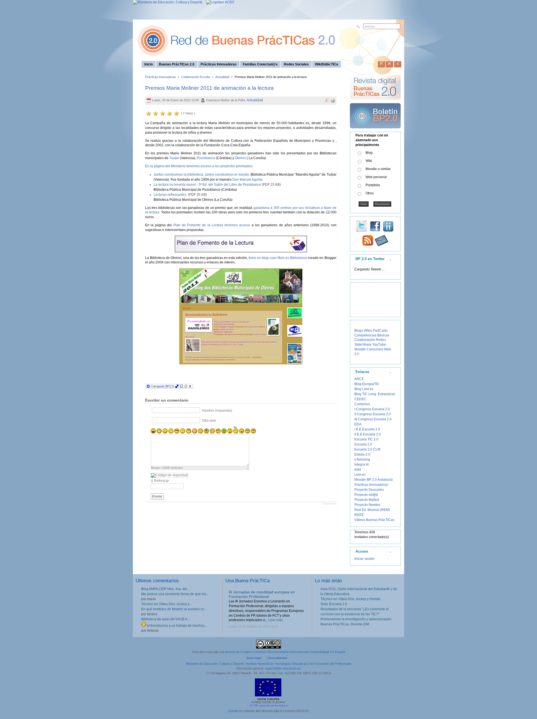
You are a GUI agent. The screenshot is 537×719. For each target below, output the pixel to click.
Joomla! (233, 711)
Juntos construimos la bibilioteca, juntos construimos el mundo (201, 174)
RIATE (359, 515)
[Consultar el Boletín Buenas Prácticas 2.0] (375, 131)
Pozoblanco (206, 158)
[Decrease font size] (397, 63)
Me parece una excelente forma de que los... (175, 594)
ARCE (359, 379)
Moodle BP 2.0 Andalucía (373, 480)
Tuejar (174, 158)
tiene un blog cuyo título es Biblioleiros (277, 258)
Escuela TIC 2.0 (366, 439)
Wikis (368, 331)
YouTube (379, 344)
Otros (370, 193)
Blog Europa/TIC (367, 384)
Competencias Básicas (371, 335)
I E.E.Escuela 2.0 (367, 429)
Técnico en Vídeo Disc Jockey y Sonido (350, 599)
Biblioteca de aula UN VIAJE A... (165, 619)
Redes (381, 340)
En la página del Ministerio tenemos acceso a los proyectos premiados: (199, 166)
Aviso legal (254, 657)
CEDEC (360, 399)
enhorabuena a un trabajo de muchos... (176, 626)
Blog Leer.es (363, 389)
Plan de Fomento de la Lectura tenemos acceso (211, 225)
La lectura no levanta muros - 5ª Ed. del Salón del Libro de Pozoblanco (207, 185)
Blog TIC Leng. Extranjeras (374, 394)
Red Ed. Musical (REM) (372, 510)
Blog (369, 153)
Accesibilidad (277, 657)
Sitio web (209, 421)
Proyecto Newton (367, 505)
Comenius (362, 404)
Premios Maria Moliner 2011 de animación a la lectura (209, 88)
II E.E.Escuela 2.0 (367, 434)
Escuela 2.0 (363, 444)
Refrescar (161, 481)
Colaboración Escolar (195, 77)
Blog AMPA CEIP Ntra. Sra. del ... (165, 589)
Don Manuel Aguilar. (247, 179)
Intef (357, 470)
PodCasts (380, 331)
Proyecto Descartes (369, 490)
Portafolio (373, 185)
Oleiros (241, 158)
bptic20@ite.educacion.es (283, 668)
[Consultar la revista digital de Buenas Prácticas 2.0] (375, 102)
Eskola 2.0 (362, 454)
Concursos (375, 349)
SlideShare (362, 344)
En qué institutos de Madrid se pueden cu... (174, 609)
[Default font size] (389, 63)
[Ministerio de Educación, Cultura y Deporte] (167, 2)
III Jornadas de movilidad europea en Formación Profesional (262, 594)
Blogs (358, 331)
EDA (357, 424)
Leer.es (360, 475)
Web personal (376, 177)
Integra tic (361, 464)
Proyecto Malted (366, 500)
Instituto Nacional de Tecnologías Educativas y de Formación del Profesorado (298, 663)
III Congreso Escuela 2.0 (373, 419)
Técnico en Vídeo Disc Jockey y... (166, 604)
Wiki (369, 161)
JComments (329, 503)
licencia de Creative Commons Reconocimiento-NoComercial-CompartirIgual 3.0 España (285, 652)
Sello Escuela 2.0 (334, 604)
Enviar (157, 496)
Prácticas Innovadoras (160, 77)
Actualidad (222, 77)
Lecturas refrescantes (170, 195)
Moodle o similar (378, 169)
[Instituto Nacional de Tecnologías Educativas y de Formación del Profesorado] (218, 2)
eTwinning (362, 459)
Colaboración (364, 340)
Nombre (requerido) (217, 410)
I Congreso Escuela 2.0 (372, 409)
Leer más (275, 620)
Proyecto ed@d (366, 495)
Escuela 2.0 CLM (367, 449)
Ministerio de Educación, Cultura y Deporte (215, 663)
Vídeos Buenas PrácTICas (374, 520)
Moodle (360, 349)
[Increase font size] (381, 63)
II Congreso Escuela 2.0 (372, 414)
